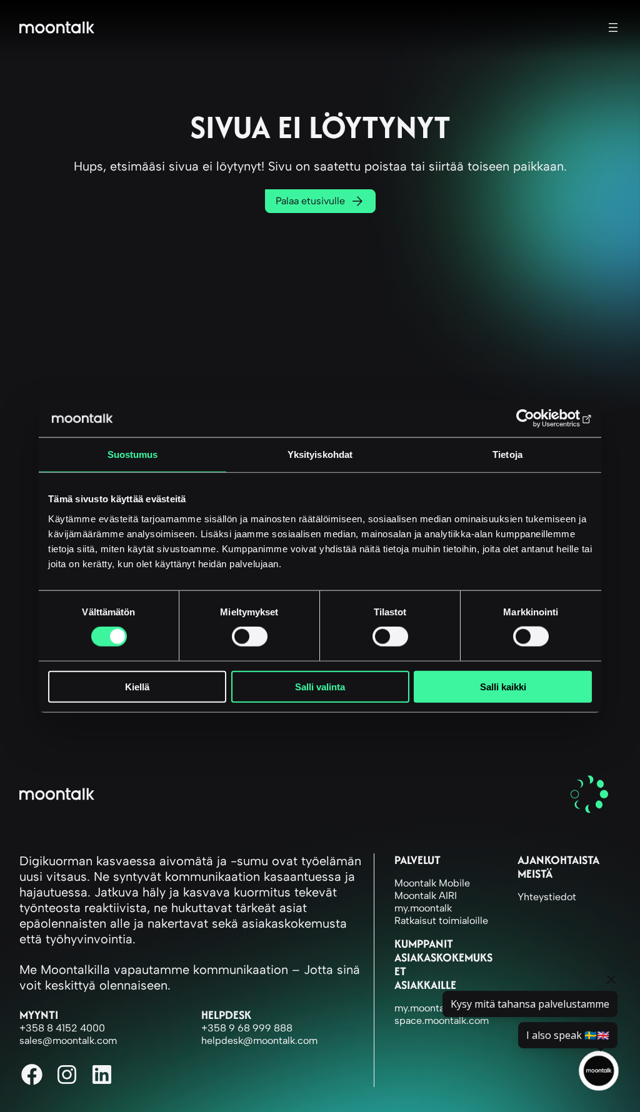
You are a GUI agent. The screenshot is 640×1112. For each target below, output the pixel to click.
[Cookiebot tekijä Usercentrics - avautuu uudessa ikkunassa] (537, 418)
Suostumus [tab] (133, 454)
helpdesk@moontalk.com (259, 1040)
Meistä (535, 873)
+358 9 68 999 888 (246, 1028)
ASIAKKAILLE (425, 984)
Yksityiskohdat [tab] (320, 454)
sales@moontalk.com (68, 1040)
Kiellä (137, 686)
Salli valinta (320, 686)
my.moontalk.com (434, 1008)
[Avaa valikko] (613, 27)
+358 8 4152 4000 (62, 1028)
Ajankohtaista (558, 859)
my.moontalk (423, 908)
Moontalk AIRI (425, 895)
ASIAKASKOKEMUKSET (443, 964)
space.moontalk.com (441, 1020)
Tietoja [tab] (507, 454)
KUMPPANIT (423, 943)
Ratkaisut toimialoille (441, 920)
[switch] (250, 637)
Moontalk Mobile (432, 883)
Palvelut (417, 859)
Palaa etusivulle (310, 201)
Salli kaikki (503, 686)
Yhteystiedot (547, 897)
